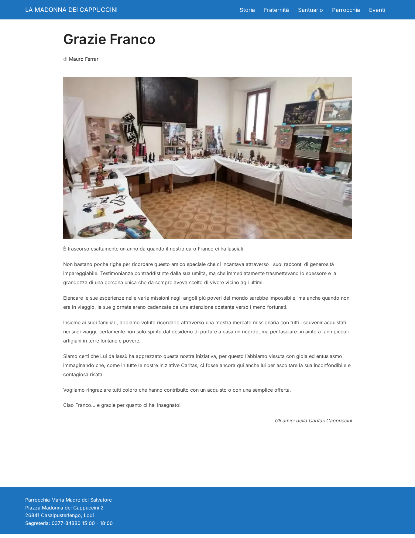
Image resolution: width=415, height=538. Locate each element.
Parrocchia (346, 10)
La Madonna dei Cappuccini (71, 10)
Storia (247, 10)
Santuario (310, 10)
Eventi (377, 10)
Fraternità (276, 10)
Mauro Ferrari (84, 59)
